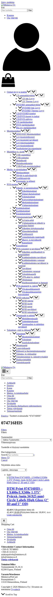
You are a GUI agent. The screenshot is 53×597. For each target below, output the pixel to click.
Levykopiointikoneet (25, 137)
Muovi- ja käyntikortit (31, 240)
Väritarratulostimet (30, 205)
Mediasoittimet (22, 172)
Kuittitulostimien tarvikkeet (34, 257)
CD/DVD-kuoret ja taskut (27, 116)
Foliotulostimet (28, 197)
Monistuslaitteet (14, 131)
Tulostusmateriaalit (24, 217)
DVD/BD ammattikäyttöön (28, 105)
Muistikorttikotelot (24, 163)
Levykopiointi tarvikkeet (27, 140)
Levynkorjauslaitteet (25, 143)
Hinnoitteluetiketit (30, 231)
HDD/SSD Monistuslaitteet (28, 134)
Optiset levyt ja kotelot (17, 92)
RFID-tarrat (27, 306)
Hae (30, 10)
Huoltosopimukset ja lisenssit (35, 282)
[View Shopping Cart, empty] (26, 80)
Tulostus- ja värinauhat (26, 354)
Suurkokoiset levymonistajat (28, 148)
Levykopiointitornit (24, 145)
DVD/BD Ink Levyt (31, 108)
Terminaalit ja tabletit (25, 315)
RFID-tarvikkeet (29, 309)
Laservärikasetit (23, 348)
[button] (29, 92)
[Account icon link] (26, 71)
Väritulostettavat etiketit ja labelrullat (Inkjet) (31, 224)
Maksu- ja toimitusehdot (17, 393)
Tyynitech (15, 589)
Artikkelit (11, 383)
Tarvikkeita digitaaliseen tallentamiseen (24, 406)
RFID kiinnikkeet (29, 312)
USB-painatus (22, 157)
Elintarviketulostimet (31, 194)
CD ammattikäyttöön (25, 95)
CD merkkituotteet (24, 122)
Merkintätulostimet (30, 202)
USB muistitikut (23, 155)
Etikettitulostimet (29, 191)
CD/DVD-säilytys (24, 119)
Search (4, 455)
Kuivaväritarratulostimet (32, 199)
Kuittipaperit (27, 234)
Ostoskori (11, 398)
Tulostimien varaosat (31, 271)
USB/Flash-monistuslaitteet (28, 166)
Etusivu (10, 385)
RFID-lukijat (27, 301)
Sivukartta (11, 403)
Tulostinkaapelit (29, 274)
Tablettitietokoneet (30, 321)
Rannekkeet (27, 243)
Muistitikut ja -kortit (15, 152)
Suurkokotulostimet (30, 342)
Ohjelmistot (27, 280)
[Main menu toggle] (5, 371)
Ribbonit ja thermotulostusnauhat (31, 351)
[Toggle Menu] (33, 92)
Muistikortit (21, 160)
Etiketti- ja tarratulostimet (27, 188)
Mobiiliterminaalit (30, 318)
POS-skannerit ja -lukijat (27, 286)
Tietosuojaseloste (14, 411)
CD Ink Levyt (28, 98)
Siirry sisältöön (7, 2)
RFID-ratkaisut (23, 298)
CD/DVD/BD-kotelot (26, 113)
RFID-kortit (27, 303)
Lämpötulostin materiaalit (33, 237)
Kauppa (10, 15)
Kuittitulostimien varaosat (33, 260)
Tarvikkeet (26, 268)
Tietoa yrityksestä (14, 408)
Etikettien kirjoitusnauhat (33, 228)
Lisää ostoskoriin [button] (14, 515)
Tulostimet (20, 333)
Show (5, 457)
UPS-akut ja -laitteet (31, 277)
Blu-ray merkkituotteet (26, 128)
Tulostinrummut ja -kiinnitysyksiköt (32, 357)
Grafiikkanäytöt (23, 178)
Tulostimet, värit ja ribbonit (19, 330)
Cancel (4, 460)
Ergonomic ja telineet (25, 181)
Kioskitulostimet (23, 214)
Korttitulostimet (23, 211)
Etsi (3, 7)
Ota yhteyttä (12, 18)
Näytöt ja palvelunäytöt (26, 175)
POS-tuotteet (12, 184)
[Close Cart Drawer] (4, 520)
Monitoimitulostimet (31, 337)
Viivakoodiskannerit (31, 289)
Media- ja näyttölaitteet (17, 169)
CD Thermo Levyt (30, 101)
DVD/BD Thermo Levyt (33, 110)
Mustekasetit (21, 345)
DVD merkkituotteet (25, 125)
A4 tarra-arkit (28, 220)
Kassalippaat (21, 245)
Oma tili (10, 395)
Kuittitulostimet (23, 208)
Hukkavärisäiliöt (23, 359)
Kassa (9, 388)
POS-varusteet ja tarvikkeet (28, 249)
